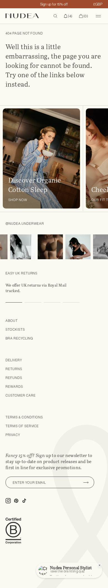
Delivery (14, 360)
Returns (14, 369)
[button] (68, 16)
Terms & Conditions (24, 417)
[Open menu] (98, 16)
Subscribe (86, 482)
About (12, 321)
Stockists (15, 329)
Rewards (14, 386)
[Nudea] (28, 16)
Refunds (14, 378)
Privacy (13, 435)
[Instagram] (21, 247)
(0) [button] (83, 16)
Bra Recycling (19, 338)
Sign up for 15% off (54, 4)
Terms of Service (22, 426)
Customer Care (20, 395)
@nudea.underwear (25, 223)
